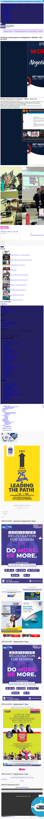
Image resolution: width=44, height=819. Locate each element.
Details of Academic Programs (9, 354)
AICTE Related (5, 382)
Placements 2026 (5, 11)
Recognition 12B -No (8, 345)
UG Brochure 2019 (4, 779)
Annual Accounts (7, 346)
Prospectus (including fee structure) (10, 359)
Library (6, 355)
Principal (6, 348)
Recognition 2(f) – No (8, 344)
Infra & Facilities (5, 12)
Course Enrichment (5, 325)
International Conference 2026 (9, 15)
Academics (4, 352)
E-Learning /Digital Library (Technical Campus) (10, 322)
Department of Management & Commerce (11, 356)
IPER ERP (4, 4)
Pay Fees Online (5, 399)
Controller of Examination (9, 349)
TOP (1, 402)
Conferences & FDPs (6, 14)
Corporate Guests (5, 312)
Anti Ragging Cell (7, 369)
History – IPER (5, 308)
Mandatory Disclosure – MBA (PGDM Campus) (12, 386)
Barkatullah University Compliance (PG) (11, 391)
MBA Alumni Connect (8, 19)
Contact (4, 20)
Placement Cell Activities (8, 365)
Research (4, 361)
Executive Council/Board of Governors (10, 350)
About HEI (4, 340)
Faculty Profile (5, 310)
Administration (5, 347)
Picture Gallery (5, 378)
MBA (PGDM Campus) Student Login (10, 6)
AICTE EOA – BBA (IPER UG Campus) (10, 384)
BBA (3, 317)
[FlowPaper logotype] (8, 816)
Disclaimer (4, 400)
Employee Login (7, 7)
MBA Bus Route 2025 (8, 397)
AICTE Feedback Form (8, 388)
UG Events (6, 10)
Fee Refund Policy (7, 360)
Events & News (5, 8)
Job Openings (7, 377)
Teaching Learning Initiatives (7, 323)
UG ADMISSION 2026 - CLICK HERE (32, 1)
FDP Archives (7, 17)
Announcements (7, 375)
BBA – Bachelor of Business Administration (11, 406)
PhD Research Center (6, 13)
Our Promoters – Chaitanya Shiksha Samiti (9, 309)
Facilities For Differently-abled (9, 367)
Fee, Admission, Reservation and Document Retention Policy (14, 394)
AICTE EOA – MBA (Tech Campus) (10, 383)
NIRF (5, 343)
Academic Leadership (8, 351)
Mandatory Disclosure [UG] (9, 387)
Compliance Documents (6, 389)
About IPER (40, 31)
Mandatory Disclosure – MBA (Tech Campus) (12, 385)
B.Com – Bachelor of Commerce (10, 407)
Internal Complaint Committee (9, 368)
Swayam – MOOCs (5, 326)
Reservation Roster (8, 374)
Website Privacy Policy (8, 396)
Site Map (4, 401)
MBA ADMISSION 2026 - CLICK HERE (12, 1)
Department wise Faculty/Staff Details (10, 357)
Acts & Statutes (7, 341)
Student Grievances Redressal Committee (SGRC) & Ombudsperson (15, 366)
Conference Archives (8, 16)
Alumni (4, 18)
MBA (3, 316)
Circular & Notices (7, 373)
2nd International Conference (7, 21)
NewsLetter (6, 376)
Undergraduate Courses (8, 31)
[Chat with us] (41, 807)
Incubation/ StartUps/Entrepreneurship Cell (11, 362)
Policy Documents (5, 392)
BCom (3, 318)
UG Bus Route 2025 (8, 398)
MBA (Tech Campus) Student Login (10, 5)
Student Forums (5, 324)
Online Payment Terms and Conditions (10, 395)
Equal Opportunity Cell (8, 370)
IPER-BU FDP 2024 (7, 422)
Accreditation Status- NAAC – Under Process (12, 342)
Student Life (4, 363)
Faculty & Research (33, 31)
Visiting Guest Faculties (6, 311)
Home (3, 3)
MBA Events (6, 9)
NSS (5, 364)
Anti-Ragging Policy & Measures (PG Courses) (12, 393)
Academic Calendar (8, 353)
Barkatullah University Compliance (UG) (11, 390)
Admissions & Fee (5, 358)
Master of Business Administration (21, 31)
